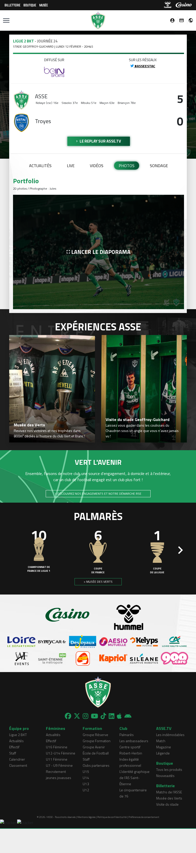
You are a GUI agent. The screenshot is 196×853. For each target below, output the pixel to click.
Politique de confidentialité (112, 817)
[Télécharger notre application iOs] (119, 716)
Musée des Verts (169, 798)
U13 (86, 783)
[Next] (180, 550)
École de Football (96, 753)
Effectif (14, 747)
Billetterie (12, 5)
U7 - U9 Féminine (59, 765)
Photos (126, 166)
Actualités (40, 166)
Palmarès (126, 734)
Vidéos (96, 166)
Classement (18, 765)
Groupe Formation (97, 740)
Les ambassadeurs (133, 740)
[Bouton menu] (6, 20)
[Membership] (180, 20)
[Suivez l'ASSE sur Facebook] (68, 716)
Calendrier (17, 759)
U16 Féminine (56, 747)
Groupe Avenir (94, 747)
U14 (86, 777)
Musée (43, 5)
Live (71, 166)
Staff (12, 753)
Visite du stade (167, 804)
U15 (86, 771)
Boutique (29, 5)
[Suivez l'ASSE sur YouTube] (94, 716)
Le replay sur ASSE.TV (100, 141)
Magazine (163, 747)
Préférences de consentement (143, 817)
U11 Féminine (56, 759)
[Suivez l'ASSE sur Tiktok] (103, 716)
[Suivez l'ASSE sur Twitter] (77, 716)
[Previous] (15, 550)
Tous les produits (169, 769)
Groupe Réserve (95, 734)
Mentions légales (86, 817)
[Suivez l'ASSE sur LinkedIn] (111, 716)
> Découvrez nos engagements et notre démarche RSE (98, 493)
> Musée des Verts (98, 581)
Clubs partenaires (96, 765)
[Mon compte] (171, 20)
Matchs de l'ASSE (169, 792)
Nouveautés (165, 775)
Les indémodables (170, 734)
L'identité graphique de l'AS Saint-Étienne (134, 777)
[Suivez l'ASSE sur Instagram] (85, 716)
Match (160, 740)
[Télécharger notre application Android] (127, 716)
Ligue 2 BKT (18, 734)
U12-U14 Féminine (60, 753)
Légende (163, 753)
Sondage (159, 166)
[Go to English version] (189, 20)
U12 (86, 790)
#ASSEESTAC (144, 66)
